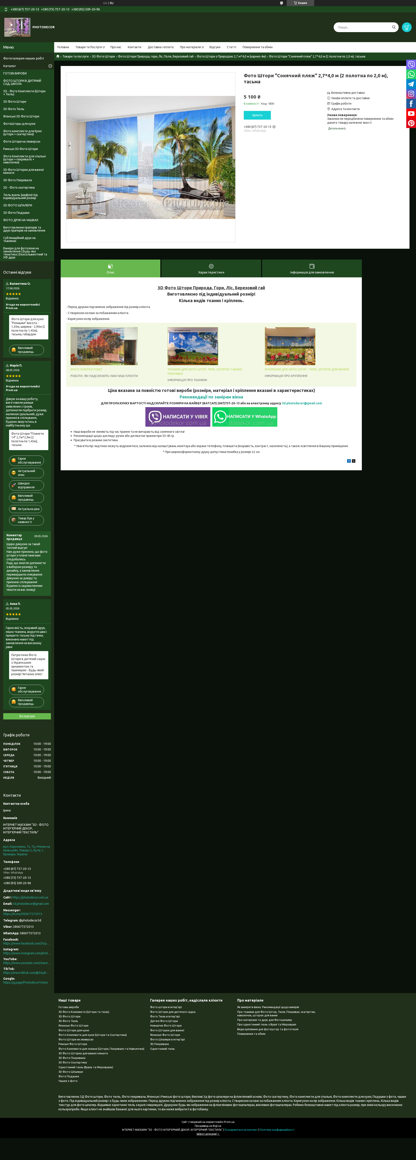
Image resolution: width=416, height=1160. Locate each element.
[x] (353, 461)
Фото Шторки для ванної (167, 1030)
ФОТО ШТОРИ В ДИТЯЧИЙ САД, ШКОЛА (22, 82)
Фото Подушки (68, 1076)
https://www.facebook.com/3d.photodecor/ (27, 943)
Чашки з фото (68, 1080)
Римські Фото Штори (72, 1043)
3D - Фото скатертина (19, 187)
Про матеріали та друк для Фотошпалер (264, 1019)
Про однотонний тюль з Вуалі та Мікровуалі (266, 1024)
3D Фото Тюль (13, 109)
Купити (257, 115)
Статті (231, 47)
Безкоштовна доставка (348, 92)
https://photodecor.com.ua (30, 897)
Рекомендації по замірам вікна (211, 397)
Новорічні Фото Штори (166, 1025)
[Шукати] (394, 27)
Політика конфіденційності (277, 1129)
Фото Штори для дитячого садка (172, 1011)
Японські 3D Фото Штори (21, 116)
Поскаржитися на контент (241, 1129)
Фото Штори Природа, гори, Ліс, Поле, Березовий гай (155, 56)
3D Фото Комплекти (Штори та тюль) (83, 1011)
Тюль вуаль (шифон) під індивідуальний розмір (20, 196)
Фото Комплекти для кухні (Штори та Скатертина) (92, 1034)
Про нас (115, 47)
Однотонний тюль (162, 1048)
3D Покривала (159, 1043)
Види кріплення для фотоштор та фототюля (267, 1029)
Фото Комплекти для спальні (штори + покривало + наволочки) (24, 159)
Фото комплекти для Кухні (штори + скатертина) (22, 132)
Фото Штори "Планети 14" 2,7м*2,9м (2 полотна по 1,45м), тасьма (27, 439)
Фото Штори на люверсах (21, 141)
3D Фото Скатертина (72, 1062)
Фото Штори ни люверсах (76, 1039)
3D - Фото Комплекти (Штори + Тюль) (24, 92)
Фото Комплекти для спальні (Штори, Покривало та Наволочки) (101, 1048)
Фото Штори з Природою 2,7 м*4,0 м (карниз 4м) (231, 56)
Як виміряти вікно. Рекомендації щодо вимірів (268, 1007)
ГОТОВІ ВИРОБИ (15, 73)
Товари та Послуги (88, 47)
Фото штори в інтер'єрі (166, 1007)
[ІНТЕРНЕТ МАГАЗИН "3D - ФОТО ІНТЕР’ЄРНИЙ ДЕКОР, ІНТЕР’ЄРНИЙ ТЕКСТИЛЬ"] (17, 27)
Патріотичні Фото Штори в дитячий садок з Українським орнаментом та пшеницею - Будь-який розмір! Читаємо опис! (28, 664)
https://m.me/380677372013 (22, 914)
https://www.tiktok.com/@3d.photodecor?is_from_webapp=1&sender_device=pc (27, 972)
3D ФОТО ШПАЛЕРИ (17, 205)
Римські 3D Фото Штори (20, 149)
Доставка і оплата (161, 47)
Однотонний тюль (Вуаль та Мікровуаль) (85, 1067)
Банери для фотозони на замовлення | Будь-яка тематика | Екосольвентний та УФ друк (25, 253)
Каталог (9, 66)
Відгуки (215, 47)
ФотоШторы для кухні (19, 123)
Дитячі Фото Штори (164, 1020)
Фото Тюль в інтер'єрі (165, 1016)
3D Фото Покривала (17, 180)
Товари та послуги (75, 56)
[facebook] (349, 461)
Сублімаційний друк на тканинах (19, 239)
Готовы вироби (68, 1007)
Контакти (134, 47)
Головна (63, 47)
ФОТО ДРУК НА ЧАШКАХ (20, 220)
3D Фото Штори (103, 56)
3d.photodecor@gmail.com (302, 403)
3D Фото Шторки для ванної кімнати (23, 171)
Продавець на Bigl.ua (208, 1125)
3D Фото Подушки (16, 212)
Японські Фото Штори (73, 1025)
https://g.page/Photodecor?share (25, 982)
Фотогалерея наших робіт (23, 58)
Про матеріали (190, 47)
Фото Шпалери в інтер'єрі (167, 1039)
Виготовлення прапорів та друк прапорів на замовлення (24, 229)
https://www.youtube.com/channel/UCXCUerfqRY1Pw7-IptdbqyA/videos (27, 963)
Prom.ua (229, 1122)
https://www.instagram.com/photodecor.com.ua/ (27, 953)
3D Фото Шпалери (70, 1071)
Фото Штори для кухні (73, 1030)
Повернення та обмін (258, 47)
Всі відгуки (27, 716)
